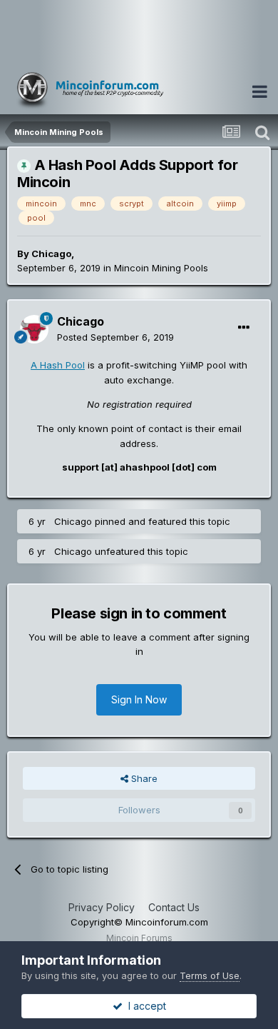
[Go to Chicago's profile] (34, 329)
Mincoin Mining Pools (161, 267)
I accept (144, 1006)
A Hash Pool (58, 365)
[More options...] (244, 327)
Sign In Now (139, 699)
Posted (115, 337)
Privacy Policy (101, 907)
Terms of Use (210, 975)
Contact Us (174, 907)
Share (143, 778)
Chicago (51, 253)
